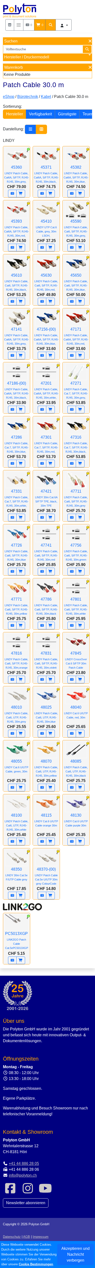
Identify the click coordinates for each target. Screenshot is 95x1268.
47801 (76, 606)
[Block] (41, 129)
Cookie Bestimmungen (36, 1264)
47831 (46, 660)
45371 (46, 174)
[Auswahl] (9, 25)
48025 (46, 714)
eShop (8, 96)
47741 (46, 552)
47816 (16, 660)
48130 (76, 820)
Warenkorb (13, 67)
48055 (16, 766)
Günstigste (67, 114)
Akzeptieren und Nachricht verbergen (75, 1254)
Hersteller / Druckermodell (26, 57)
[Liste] (30, 129)
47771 (16, 606)
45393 (16, 228)
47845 (76, 660)
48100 (16, 822)
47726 (16, 552)
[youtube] (45, 1191)
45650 (76, 282)
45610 (17, 282)
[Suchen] (50, 25)
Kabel (46, 96)
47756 (76, 552)
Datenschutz (12, 1237)
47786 (46, 606)
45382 (76, 174)
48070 (46, 768)
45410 (46, 228)
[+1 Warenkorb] (20, 193)
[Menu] (18, 25)
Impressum (40, 1237)
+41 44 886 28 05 (24, 1163)
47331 (16, 498)
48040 (76, 712)
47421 (46, 498)
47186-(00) (16, 390)
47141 (16, 336)
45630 (46, 282)
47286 (16, 444)
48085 (76, 768)
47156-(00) (46, 336)
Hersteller (14, 114)
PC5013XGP (16, 940)
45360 (16, 174)
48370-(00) (46, 876)
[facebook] (10, 1191)
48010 (16, 714)
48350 (16, 874)
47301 (46, 444)
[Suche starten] (87, 49)
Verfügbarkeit (40, 114)
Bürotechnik (27, 96)
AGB (26, 1237)
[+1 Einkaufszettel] (12, 193)
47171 (76, 336)
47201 (46, 390)
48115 (46, 820)
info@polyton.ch (23, 1175)
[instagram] (27, 1191)
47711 (76, 498)
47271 (76, 390)
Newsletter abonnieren (25, 1203)
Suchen (11, 41)
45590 (76, 228)
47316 (76, 444)
